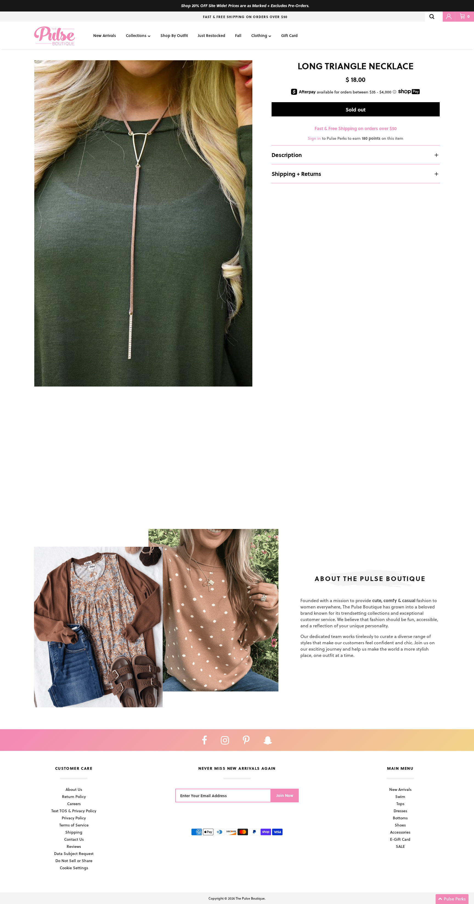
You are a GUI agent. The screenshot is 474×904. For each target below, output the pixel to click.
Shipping (73, 832)
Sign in (314, 138)
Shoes (400, 825)
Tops (400, 803)
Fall (238, 35)
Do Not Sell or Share (73, 860)
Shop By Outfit (174, 35)
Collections (136, 35)
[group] (143, 223)
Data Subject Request (74, 853)
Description (287, 155)
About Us (74, 789)
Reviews (74, 846)
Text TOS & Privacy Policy (73, 811)
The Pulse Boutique (250, 898)
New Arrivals (104, 35)
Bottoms (400, 818)
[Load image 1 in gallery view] (143, 223)
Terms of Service (74, 825)
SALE (400, 846)
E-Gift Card (400, 839)
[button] (452, 899)
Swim (400, 796)
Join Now (284, 795)
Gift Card (289, 35)
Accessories (400, 832)
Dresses (400, 811)
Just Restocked (211, 35)
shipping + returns (296, 174)
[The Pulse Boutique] (54, 35)
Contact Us (74, 839)
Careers (74, 803)
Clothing (259, 35)
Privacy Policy (74, 818)
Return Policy (74, 796)
